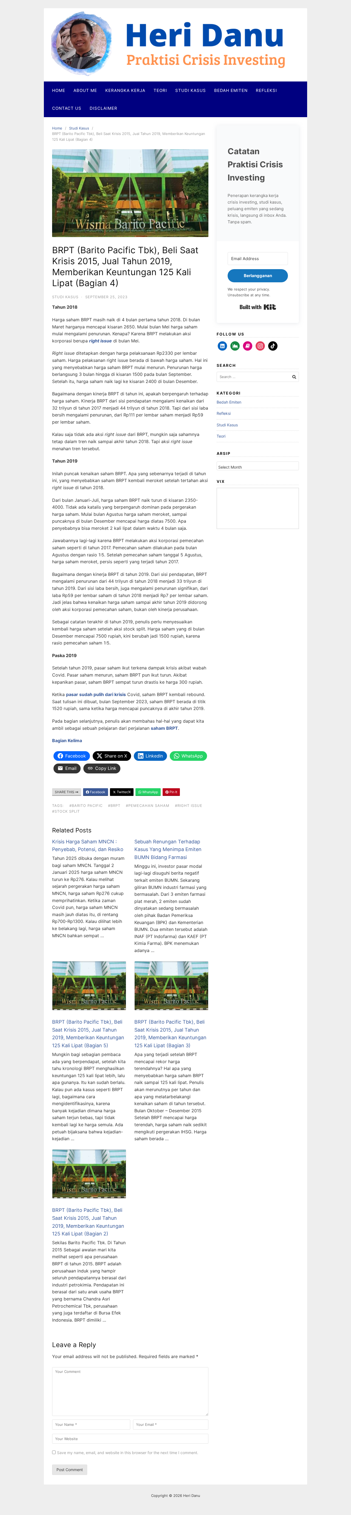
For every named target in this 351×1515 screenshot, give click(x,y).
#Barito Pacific (86, 805)
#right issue (188, 805)
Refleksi (266, 90)
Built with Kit (258, 307)
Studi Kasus (190, 90)
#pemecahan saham (147, 805)
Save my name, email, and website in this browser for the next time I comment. (127, 1452)
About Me (85, 90)
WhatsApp (149, 792)
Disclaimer (103, 108)
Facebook (97, 792)
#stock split (66, 811)
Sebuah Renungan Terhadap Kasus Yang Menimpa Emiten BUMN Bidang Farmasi (168, 849)
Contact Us (66, 108)
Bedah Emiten (231, 90)
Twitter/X (123, 792)
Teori (160, 90)
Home (58, 90)
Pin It (173, 792)
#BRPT (114, 805)
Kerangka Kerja (125, 90)
